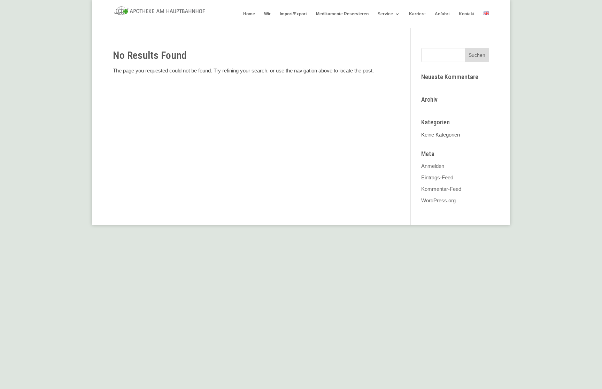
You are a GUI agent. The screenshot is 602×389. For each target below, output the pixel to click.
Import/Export (293, 13)
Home (249, 13)
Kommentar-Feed (441, 189)
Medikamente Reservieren (342, 13)
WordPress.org (438, 200)
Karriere (417, 13)
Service (385, 13)
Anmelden (432, 166)
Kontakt (466, 13)
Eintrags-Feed (437, 177)
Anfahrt (442, 13)
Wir (267, 13)
